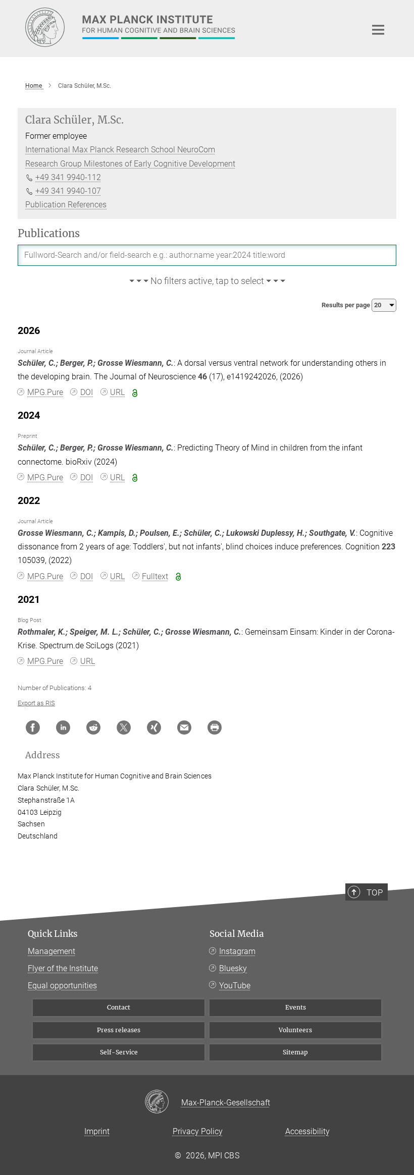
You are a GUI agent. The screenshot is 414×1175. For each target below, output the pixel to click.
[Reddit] (93, 727)
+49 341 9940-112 (68, 177)
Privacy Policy (198, 1131)
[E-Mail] (184, 727)
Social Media (237, 934)
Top (375, 892)
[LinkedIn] (63, 727)
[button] (207, 281)
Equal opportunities (62, 985)
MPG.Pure (45, 392)
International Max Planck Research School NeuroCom (120, 149)
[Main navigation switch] (378, 30)
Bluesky (233, 968)
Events (295, 1007)
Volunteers (295, 1030)
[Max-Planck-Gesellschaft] (162, 1102)
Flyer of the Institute (63, 968)
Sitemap (295, 1052)
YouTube (234, 985)
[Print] (214, 727)
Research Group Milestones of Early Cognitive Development (130, 164)
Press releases (118, 1030)
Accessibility (307, 1131)
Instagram (237, 951)
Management (51, 951)
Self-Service (119, 1052)
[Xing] (154, 727)
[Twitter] (123, 727)
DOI (86, 392)
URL (117, 392)
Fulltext (155, 576)
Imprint (97, 1131)
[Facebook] (32, 727)
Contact (118, 1007)
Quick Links (53, 934)
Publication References (66, 204)
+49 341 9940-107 (68, 191)
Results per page (347, 305)
